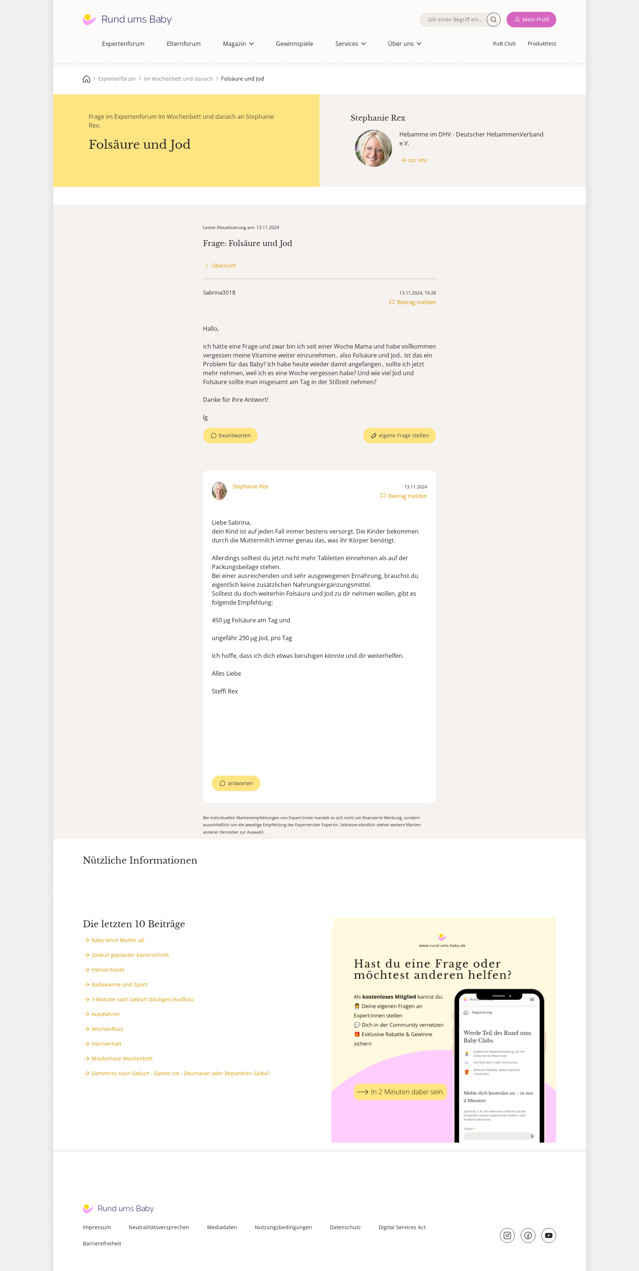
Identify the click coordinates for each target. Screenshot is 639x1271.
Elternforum (184, 44)
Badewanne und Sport (119, 984)
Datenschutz (345, 1227)
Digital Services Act (402, 1227)
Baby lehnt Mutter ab (118, 940)
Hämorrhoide (108, 969)
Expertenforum (123, 44)
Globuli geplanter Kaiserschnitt (130, 954)
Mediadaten (222, 1227)
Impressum (97, 1227)
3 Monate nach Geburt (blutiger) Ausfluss (143, 999)
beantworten (235, 435)
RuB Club (504, 43)
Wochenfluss (107, 1028)
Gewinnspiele (294, 44)
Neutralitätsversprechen (159, 1227)
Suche (494, 20)
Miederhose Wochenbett (122, 1058)
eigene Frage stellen (404, 435)
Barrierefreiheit (102, 1243)
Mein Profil (536, 19)
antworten (240, 783)
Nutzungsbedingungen (283, 1227)
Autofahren (106, 1014)
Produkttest (542, 43)
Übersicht (224, 265)
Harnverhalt (106, 1043)
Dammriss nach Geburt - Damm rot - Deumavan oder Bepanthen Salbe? (181, 1073)
